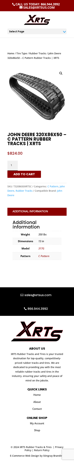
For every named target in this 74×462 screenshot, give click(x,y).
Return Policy (41, 450)
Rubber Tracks (37, 53)
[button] (61, 73)
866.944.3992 (38, 309)
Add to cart (24, 174)
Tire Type (21, 53)
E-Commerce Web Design (24, 455)
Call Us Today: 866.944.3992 (37, 4)
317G (41, 248)
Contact (37, 408)
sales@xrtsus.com (37, 295)
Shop (37, 430)
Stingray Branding (53, 455)
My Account (37, 423)
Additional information (30, 211)
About (37, 402)
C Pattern (52, 186)
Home (10, 53)
